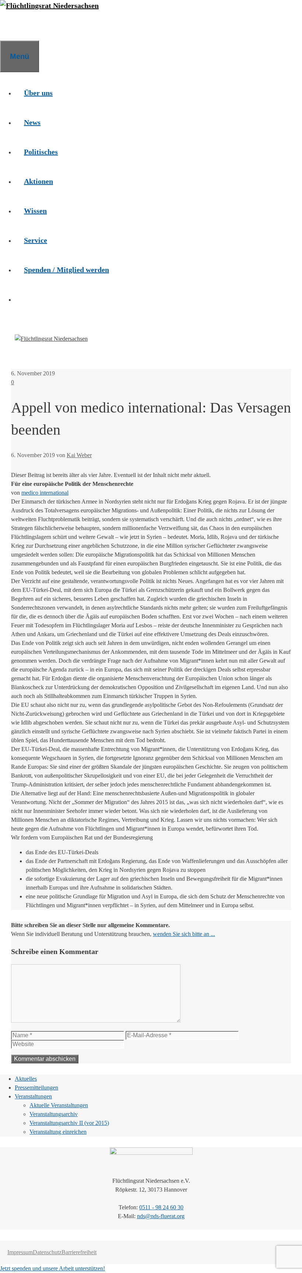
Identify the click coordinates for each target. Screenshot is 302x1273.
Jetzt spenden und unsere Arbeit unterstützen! (52, 1268)
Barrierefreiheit (79, 1252)
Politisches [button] (41, 152)
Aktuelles (26, 1079)
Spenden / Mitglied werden (66, 270)
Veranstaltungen (33, 1096)
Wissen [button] (35, 211)
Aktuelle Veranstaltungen (58, 1105)
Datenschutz (47, 1252)
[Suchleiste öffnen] (9, 26)
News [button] (32, 122)
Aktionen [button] (38, 181)
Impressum (20, 1252)
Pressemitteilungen (36, 1087)
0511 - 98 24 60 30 (161, 1207)
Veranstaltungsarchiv (53, 1114)
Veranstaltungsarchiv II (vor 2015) (69, 1123)
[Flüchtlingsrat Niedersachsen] (49, 5)
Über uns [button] (38, 93)
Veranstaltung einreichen (58, 1132)
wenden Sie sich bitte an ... (184, 934)
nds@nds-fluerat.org (161, 1216)
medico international (45, 493)
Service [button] (35, 240)
